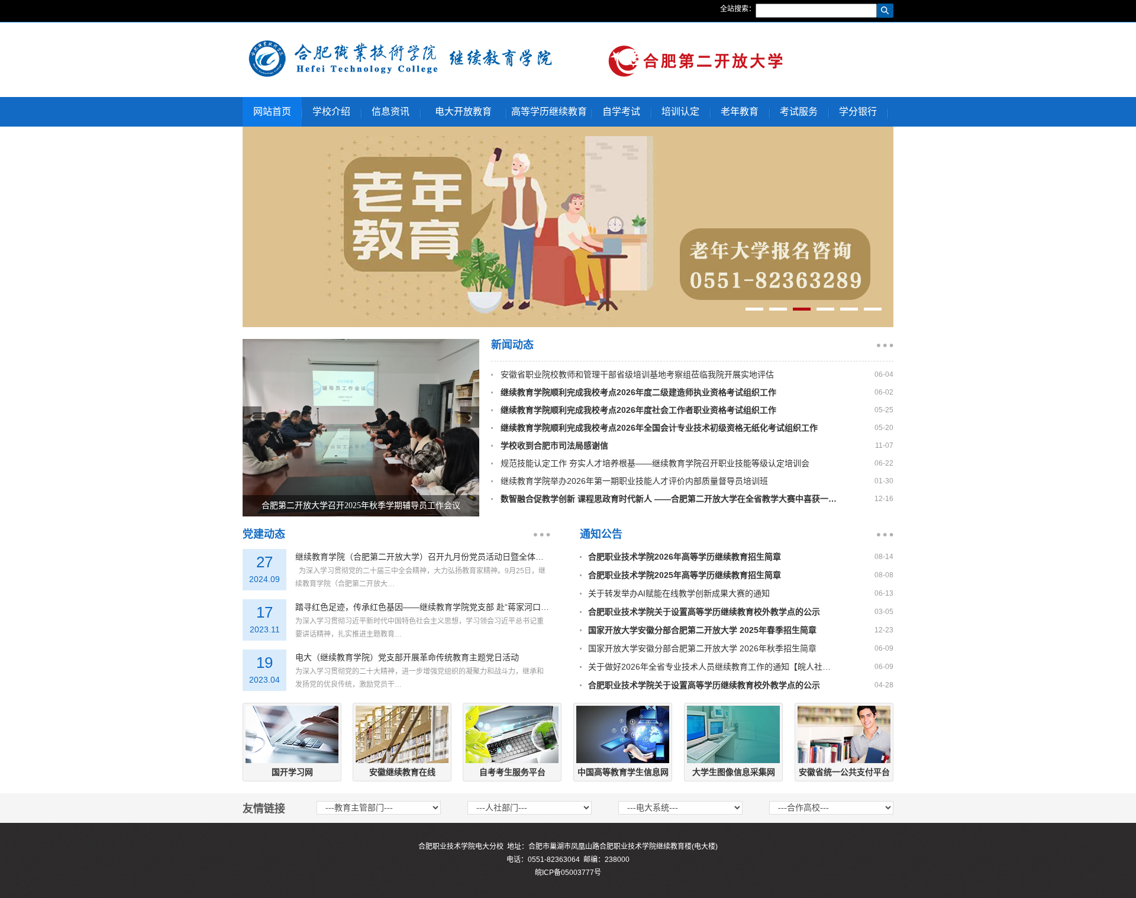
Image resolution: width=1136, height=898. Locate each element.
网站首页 (272, 111)
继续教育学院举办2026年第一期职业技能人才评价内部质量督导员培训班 (634, 481)
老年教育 (740, 111)
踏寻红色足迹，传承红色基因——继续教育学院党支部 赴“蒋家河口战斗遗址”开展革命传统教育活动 (422, 607)
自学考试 (621, 111)
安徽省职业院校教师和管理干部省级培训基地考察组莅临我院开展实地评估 (637, 374)
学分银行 (858, 111)
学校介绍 (331, 111)
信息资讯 (390, 111)
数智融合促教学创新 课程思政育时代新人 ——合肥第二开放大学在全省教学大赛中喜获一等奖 (671, 498)
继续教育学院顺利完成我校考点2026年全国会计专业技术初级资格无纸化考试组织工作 (659, 427)
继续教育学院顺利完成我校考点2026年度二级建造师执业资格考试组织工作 (638, 392)
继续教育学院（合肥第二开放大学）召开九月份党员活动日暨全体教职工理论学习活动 (422, 556)
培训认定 (680, 111)
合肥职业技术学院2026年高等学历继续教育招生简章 (684, 556)
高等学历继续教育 (549, 111)
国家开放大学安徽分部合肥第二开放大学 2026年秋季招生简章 (702, 648)
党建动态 (264, 534)
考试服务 (799, 111)
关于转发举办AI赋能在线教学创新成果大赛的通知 (679, 593)
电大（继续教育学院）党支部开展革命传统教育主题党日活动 (407, 657)
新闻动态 (512, 345)
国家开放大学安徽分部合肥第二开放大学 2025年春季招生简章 (702, 630)
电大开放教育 (463, 111)
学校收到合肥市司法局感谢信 (554, 445)
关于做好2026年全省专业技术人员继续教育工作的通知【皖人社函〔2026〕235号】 (709, 666)
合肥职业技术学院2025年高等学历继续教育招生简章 (684, 575)
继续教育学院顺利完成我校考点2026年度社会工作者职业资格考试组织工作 (638, 410)
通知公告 (601, 534)
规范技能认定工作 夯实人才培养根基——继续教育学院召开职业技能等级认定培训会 (655, 463)
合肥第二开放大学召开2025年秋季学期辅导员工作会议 (361, 505)
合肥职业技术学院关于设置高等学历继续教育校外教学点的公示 (704, 611)
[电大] (400, 76)
